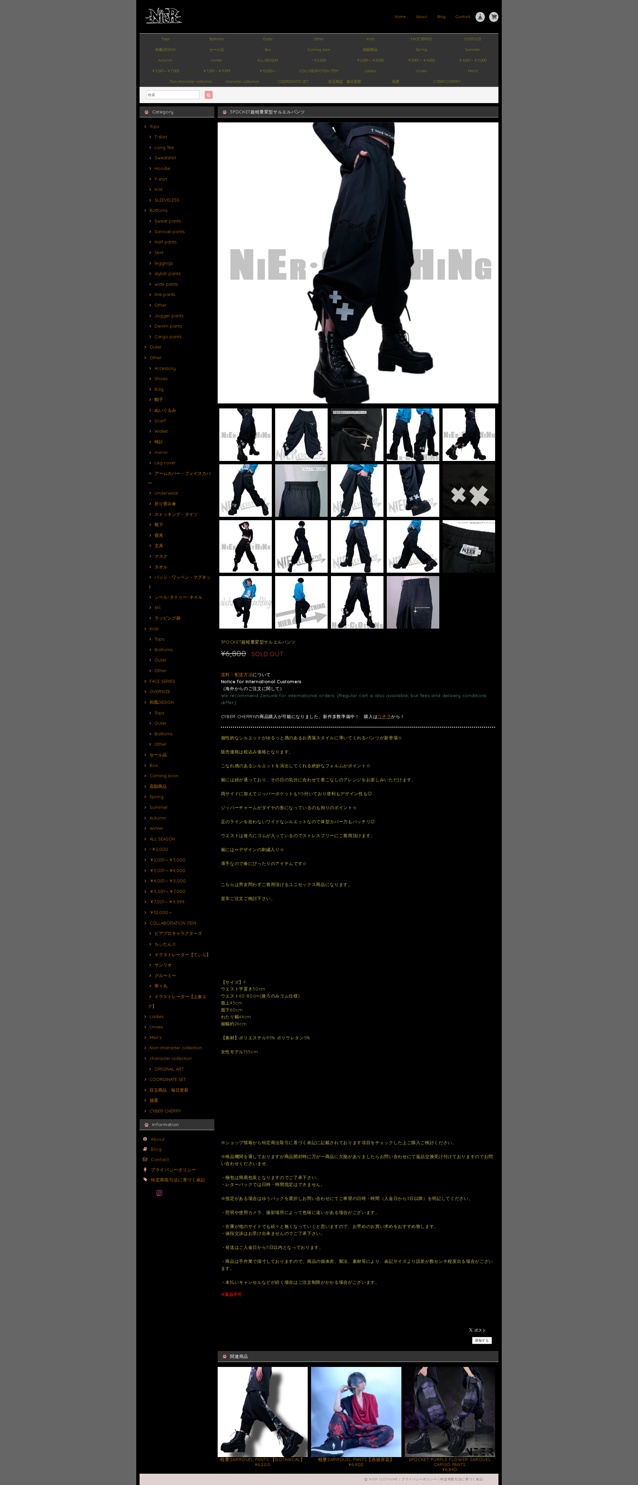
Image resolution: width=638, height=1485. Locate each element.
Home (400, 16)
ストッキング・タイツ (176, 514)
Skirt (159, 252)
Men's (473, 71)
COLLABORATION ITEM (318, 71)
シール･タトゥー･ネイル (178, 597)
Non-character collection (191, 81)
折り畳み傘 (165, 503)
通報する (482, 1340)
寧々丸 (161, 985)
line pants (165, 294)
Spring (421, 49)
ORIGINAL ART (169, 1069)
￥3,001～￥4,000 (421, 60)
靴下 (159, 524)
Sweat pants (168, 220)
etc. (158, 607)
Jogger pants (169, 315)
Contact (463, 16)
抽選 (395, 81)
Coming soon (319, 49)
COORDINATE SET (293, 81)
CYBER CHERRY (447, 81)
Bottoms (216, 39)
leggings (164, 263)
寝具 (159, 535)
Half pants (165, 241)
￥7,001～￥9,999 (216, 71)
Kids (370, 39)
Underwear (166, 493)
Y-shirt (161, 179)
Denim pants (168, 326)
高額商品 (370, 49)
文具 (159, 545)
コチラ (384, 716)
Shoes (161, 378)
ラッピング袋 (167, 618)
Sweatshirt (165, 157)
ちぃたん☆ (165, 944)
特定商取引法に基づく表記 (178, 1179)
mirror (161, 452)
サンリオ (163, 964)
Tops (165, 39)
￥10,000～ (267, 71)
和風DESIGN (165, 49)
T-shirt (161, 136)
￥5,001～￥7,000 (165, 71)
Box (268, 49)
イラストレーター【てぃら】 (183, 954)
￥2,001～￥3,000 (370, 60)
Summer (472, 49)
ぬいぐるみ (165, 410)
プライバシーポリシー (173, 1169)
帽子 (159, 399)
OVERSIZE (472, 39)
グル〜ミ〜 (165, 975)
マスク (161, 556)
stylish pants (167, 273)
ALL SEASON (267, 60)
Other (319, 39)
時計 (159, 441)
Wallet (161, 431)
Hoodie (162, 168)
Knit (158, 189)
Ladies (370, 71)
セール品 (216, 49)
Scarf (160, 420)
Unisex (421, 71)
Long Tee (164, 147)
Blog (441, 16)
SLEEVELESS (167, 200)
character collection (242, 81)
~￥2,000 (319, 60)
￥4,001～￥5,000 (472, 60)
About (421, 16)
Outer (268, 39)
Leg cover (165, 462)
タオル (161, 566)
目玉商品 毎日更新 (344, 81)
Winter (217, 60)
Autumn (165, 60)
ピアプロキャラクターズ (178, 933)
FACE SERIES (421, 39)
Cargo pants (168, 336)
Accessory (165, 368)
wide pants (166, 284)
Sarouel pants (169, 231)
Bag (159, 389)
